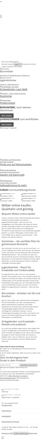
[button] (7, 405)
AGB (11, 433)
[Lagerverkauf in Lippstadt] (11, 395)
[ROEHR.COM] (21, 8)
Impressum (5, 433)
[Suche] (1, 16)
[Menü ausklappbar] (1, 1)
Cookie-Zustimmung (21, 433)
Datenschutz (33, 433)
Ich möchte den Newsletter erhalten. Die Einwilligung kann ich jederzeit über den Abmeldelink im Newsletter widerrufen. (20, 376)
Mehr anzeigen (7, 116)
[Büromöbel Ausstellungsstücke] (10, 194)
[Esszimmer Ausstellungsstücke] (10, 199)
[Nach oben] (2, 437)
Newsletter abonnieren (28, 365)
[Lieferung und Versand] (10, 389)
